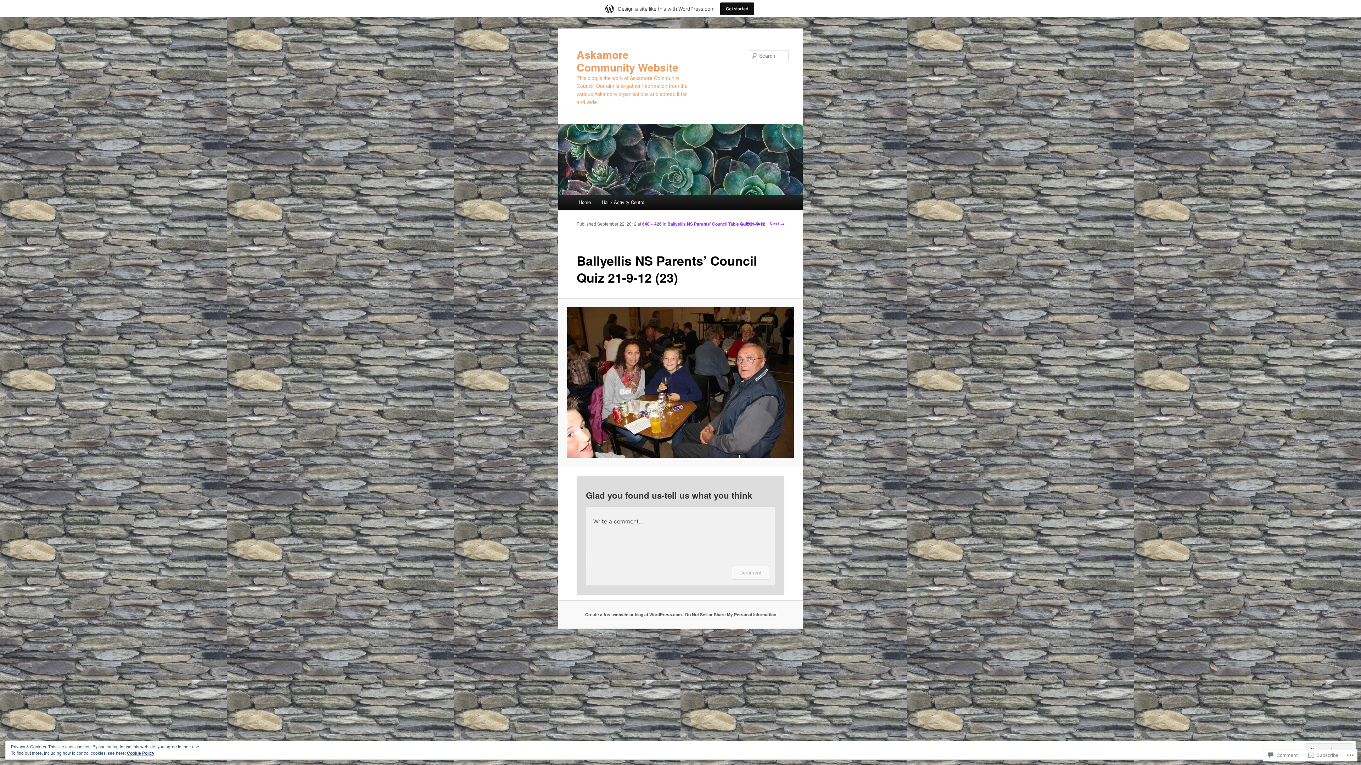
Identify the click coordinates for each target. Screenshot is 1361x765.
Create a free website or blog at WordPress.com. (634, 614)
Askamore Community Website (627, 61)
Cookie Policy (141, 753)
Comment (750, 573)
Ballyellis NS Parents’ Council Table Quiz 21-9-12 (716, 224)
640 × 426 (652, 224)
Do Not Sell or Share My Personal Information (730, 614)
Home (585, 202)
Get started (737, 8)
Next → (776, 223)
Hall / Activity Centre (623, 202)
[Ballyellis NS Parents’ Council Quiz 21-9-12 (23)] (680, 382)
